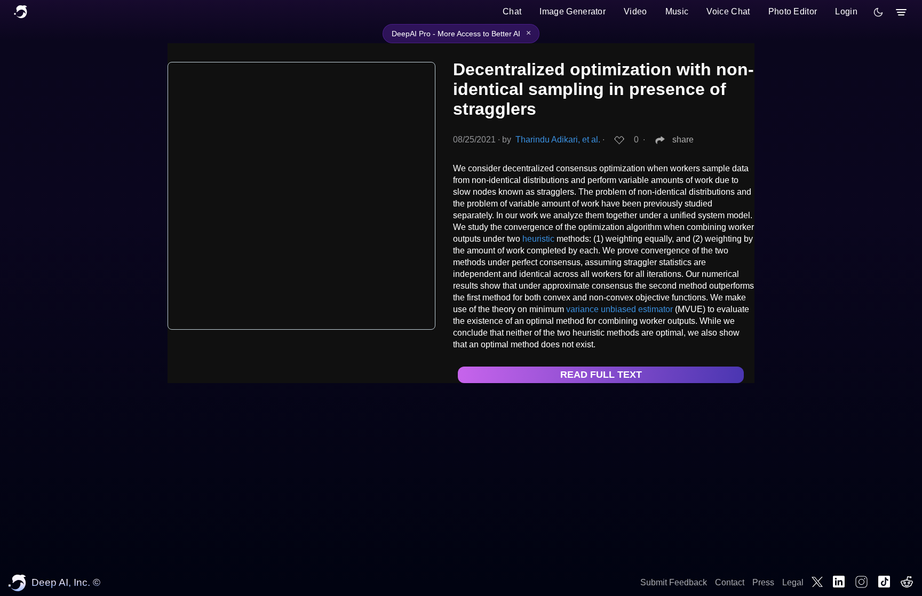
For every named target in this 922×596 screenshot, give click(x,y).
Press (763, 582)
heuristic (538, 238)
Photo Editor (792, 11)
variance (582, 309)
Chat (512, 11)
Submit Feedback (673, 582)
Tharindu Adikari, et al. (557, 139)
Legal (793, 582)
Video (635, 11)
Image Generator (572, 11)
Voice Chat (728, 11)
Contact (729, 582)
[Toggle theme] (878, 12)
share (683, 139)
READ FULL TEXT (601, 374)
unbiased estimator (637, 309)
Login (846, 11)
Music (677, 11)
